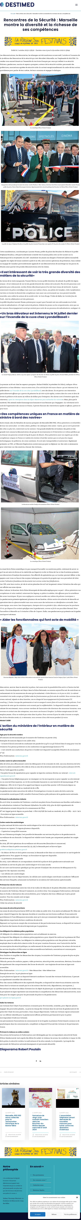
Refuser (54, 1214)
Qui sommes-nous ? (39, 1180)
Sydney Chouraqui (9, 1198)
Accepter (38, 1214)
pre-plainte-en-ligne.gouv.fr (10, 998)
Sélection (11, 1134)
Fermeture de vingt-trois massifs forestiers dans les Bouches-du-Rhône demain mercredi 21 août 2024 (40, 1122)
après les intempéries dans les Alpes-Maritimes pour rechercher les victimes (35, 399)
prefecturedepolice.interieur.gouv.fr (13, 849)
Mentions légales (38, 1190)
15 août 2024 (64, 1112)
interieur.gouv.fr (22, 756)
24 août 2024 (10, 1112)
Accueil (13, 13)
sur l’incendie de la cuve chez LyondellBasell (25, 390)
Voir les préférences (70, 1214)
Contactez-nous (38, 1185)
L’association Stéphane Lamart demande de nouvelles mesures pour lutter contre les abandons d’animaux (67, 1122)
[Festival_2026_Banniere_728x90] (40, 41)
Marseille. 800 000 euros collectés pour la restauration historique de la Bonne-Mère (13, 1120)
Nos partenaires (38, 1175)
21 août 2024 (37, 1112)
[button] (77, 1197)
